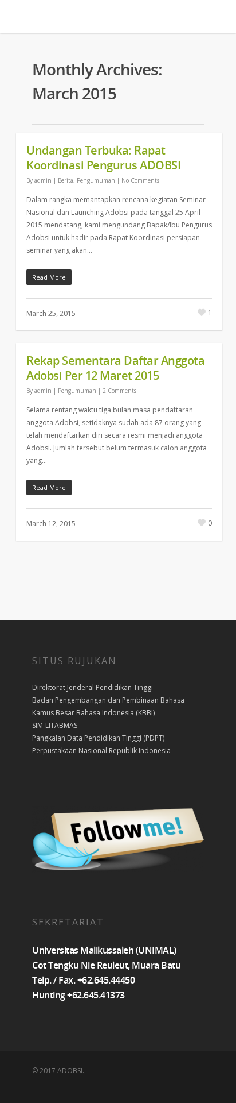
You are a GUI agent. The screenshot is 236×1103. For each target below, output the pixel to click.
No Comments (140, 180)
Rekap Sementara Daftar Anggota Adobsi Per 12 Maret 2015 (115, 368)
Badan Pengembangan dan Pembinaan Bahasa (108, 700)
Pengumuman (96, 180)
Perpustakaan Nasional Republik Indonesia (101, 750)
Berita (65, 180)
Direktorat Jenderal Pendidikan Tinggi (92, 687)
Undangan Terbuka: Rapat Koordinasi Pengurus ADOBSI (103, 157)
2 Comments (119, 391)
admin (43, 180)
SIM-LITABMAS (54, 725)
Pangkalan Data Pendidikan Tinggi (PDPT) (98, 738)
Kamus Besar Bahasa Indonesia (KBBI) (93, 713)
